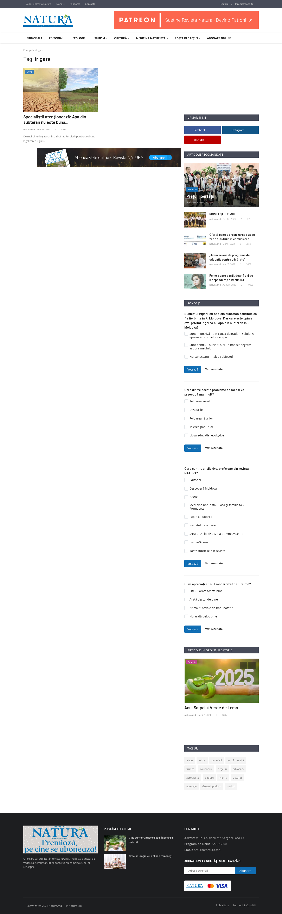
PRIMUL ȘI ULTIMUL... (223, 214)
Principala (35, 38)
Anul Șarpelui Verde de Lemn (211, 707)
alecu (189, 760)
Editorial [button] (56, 38)
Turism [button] (100, 38)
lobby (202, 760)
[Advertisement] (221, 85)
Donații (60, 4)
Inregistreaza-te (244, 4)
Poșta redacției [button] (186, 38)
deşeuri (222, 769)
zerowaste (192, 777)
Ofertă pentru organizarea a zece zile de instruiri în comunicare (232, 237)
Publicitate (222, 905)
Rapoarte (75, 4)
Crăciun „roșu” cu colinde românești (151, 856)
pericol (231, 786)
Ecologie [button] (79, 38)
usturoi (237, 777)
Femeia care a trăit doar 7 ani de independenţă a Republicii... (231, 278)
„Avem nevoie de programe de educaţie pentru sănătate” (229, 257)
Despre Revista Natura (38, 4)
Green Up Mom (211, 786)
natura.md (29, 129)
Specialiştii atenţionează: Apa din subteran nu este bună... (54, 119)
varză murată (235, 760)
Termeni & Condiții (244, 905)
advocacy (238, 769)
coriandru (206, 769)
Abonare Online (219, 38)
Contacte (90, 4)
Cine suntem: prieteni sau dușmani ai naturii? (151, 840)
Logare (224, 4)
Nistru (223, 777)
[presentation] (243, 665)
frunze (190, 769)
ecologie (191, 786)
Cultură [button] (120, 38)
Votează (192, 369)
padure (209, 777)
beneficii (216, 760)
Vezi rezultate (214, 369)
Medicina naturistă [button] (151, 38)
